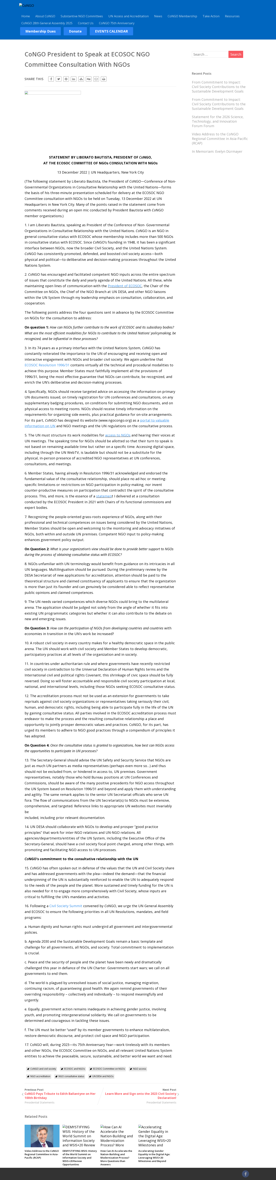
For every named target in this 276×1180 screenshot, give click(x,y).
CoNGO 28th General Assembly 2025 (46, 23)
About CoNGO (45, 16)
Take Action (211, 16)
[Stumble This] (81, 79)
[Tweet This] (58, 79)
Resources (232, 16)
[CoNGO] (26, 5)
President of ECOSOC (125, 286)
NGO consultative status (71, 1076)
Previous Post (60, 1094)
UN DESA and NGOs (102, 1076)
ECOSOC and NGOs (74, 1068)
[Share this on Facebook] (51, 79)
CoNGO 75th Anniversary (116, 23)
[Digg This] (88, 79)
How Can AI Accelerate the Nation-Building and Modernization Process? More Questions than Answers (116, 1157)
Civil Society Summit (65, 906)
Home (25, 16)
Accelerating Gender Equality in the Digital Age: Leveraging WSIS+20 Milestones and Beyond (154, 1156)
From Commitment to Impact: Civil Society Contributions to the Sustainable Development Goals (219, 86)
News (158, 16)
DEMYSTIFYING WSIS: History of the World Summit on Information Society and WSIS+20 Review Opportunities (80, 1157)
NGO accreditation (40, 1076)
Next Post (140, 1094)
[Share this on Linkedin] (73, 79)
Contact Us (86, 23)
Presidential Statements (39, 1102)
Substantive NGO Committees (82, 16)
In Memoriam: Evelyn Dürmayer (217, 151)
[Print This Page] (103, 79)
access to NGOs (117, 435)
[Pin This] (66, 79)
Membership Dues (40, 31)
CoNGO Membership (182, 16)
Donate (75, 31)
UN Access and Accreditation (128, 16)
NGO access (139, 1068)
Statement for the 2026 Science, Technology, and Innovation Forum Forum (218, 121)
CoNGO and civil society (43, 1068)
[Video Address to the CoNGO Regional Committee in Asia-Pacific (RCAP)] (42, 1146)
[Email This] (96, 79)
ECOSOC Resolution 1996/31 (47, 365)
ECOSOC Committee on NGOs (109, 1068)
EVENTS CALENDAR (111, 31)
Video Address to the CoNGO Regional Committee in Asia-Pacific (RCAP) (42, 1154)
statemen (104, 496)
